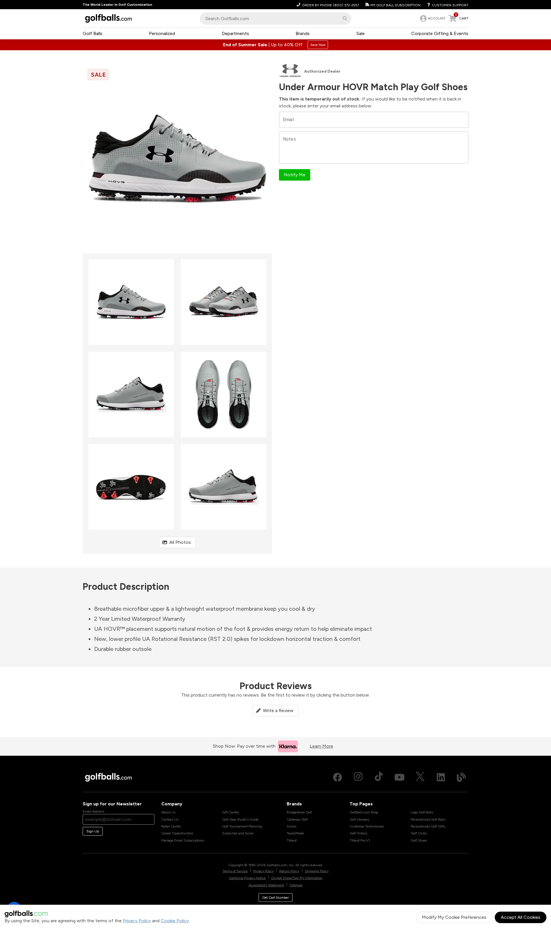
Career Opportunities (177, 833)
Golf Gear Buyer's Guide (240, 819)
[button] (345, 18)
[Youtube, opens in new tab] (399, 777)
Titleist (292, 840)
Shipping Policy (317, 871)
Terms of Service (235, 871)
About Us (168, 812)
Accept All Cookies (520, 917)
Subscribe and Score (237, 833)
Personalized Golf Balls (428, 819)
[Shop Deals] (275, 44)
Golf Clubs (419, 833)
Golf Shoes (419, 840)
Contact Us (169, 819)
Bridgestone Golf (299, 812)
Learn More (321, 746)
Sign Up (92, 831)
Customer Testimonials (367, 826)
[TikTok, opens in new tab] (379, 777)
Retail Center (171, 826)
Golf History (358, 833)
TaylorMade (295, 833)
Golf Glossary (359, 819)
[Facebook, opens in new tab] (337, 777)
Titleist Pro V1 (360, 840)
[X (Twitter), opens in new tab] (420, 777)
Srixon (291, 826)
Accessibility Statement (266, 885)
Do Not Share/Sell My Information (297, 878)
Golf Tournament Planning (242, 826)
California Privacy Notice (247, 878)
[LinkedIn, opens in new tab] (441, 777)
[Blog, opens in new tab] (461, 777)
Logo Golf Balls (422, 812)
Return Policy (289, 871)
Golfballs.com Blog (364, 812)
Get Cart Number (275, 898)
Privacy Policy (137, 920)
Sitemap (296, 885)
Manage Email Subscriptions (182, 840)
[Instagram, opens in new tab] (358, 777)
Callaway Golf (297, 819)
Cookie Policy (175, 920)
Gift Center (230, 812)
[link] (432, 18)
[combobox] (275, 18)
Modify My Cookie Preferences (454, 917)
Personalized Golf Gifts (428, 826)
